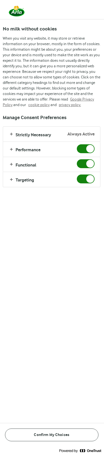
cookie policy (39, 104)
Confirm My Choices (51, 434)
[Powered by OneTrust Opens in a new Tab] (80, 450)
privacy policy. (70, 104)
